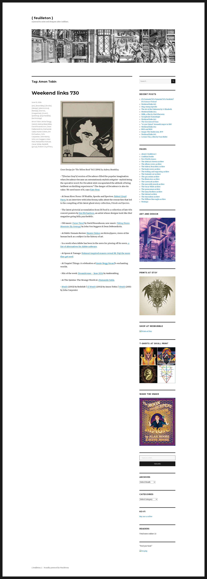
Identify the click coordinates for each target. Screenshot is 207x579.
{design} (35, 108)
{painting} (35, 116)
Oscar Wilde (36, 144)
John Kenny (44, 137)
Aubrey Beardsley (45, 124)
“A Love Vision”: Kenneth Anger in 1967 (156, 124)
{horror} (42, 111)
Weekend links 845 (148, 104)
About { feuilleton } (148, 154)
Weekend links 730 (55, 93)
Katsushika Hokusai (43, 142)
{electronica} (44, 108)
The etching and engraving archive (155, 172)
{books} (48, 106)
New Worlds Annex (148, 159)
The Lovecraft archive (150, 182)
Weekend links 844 (148, 112)
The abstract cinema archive (152, 162)
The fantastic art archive (151, 174)
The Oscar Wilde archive (150, 187)
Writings (144, 202)
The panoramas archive (150, 189)
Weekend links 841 (148, 134)
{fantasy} (35, 111)
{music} (45, 113)
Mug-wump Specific (149, 107)
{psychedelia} (45, 116)
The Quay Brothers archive (151, 192)
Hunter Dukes (93, 233)
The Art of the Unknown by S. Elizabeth (156, 109)
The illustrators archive (150, 179)
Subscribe (157, 464)
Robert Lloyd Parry (45, 147)
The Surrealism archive (150, 197)
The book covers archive (150, 169)
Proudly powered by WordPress (56, 568)
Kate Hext (95, 189)
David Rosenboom (39, 127)
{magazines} (36, 113)
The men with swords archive (152, 184)
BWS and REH (146, 129)
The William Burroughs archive (153, 199)
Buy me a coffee (145, 517)
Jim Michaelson (86, 213)
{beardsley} (40, 106)
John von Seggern (39, 139)
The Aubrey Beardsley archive (153, 167)
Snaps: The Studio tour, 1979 (152, 132)
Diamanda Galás (106, 280)
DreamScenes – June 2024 (90, 273)
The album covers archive (151, 164)
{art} (33, 106)
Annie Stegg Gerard (105, 263)
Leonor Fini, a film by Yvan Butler (154, 137)
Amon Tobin (36, 121)
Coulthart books (147, 157)
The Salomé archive (149, 194)
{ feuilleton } (42, 18)
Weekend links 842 (148, 127)
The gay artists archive (150, 177)
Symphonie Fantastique (150, 117)
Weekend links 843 (148, 119)
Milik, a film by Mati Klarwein (152, 114)
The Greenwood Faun (149, 122)
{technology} (37, 118)
